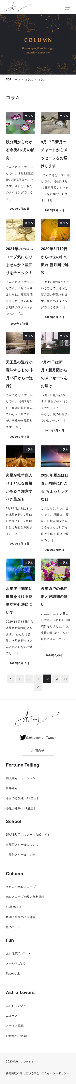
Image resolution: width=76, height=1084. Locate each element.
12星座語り (13, 907)
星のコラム (13, 927)
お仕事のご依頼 (16, 1036)
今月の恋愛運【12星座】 (23, 798)
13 (56, 679)
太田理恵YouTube (18, 953)
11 (38, 679)
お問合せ (38, 750)
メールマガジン (16, 963)
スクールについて (27, 844)
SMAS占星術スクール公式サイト (28, 834)
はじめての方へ (16, 1005)
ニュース (12, 1015)
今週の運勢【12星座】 (21, 808)
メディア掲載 (15, 1025)
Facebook (13, 973)
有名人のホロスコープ (21, 887)
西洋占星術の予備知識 (21, 917)
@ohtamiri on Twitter (41, 737)
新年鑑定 (12, 788)
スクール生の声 (25, 854)
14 (65, 679)
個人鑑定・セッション (21, 778)
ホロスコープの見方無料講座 (25, 896)
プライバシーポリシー (55, 1073)
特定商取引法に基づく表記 (23, 1073)
